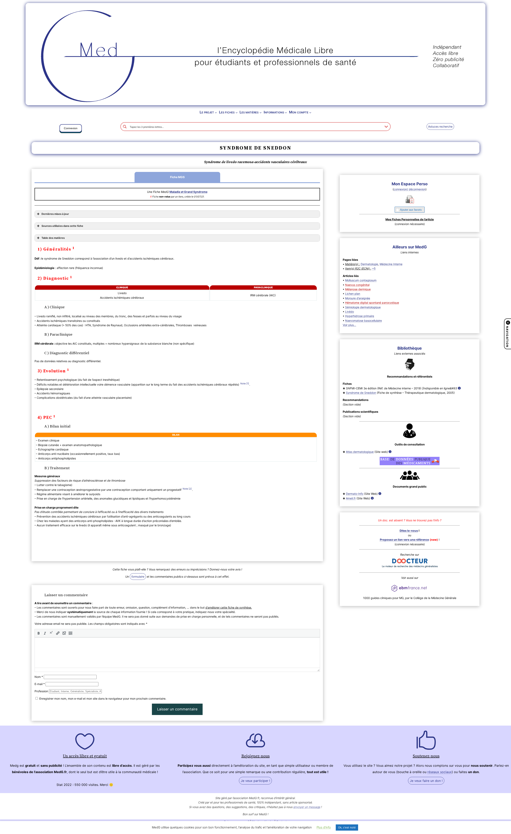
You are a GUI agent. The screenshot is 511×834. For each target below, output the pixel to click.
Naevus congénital (357, 285)
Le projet (207, 112)
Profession (41, 691)
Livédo (349, 311)
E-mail (40, 684)
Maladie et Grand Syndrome (188, 191)
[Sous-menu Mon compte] (310, 112)
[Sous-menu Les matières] (260, 112)
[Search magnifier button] (125, 126)
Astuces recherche (440, 126)
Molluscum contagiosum (360, 280)
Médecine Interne (391, 264)
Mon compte (298, 112)
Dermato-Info (354, 493)
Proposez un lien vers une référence (404, 539)
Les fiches (227, 112)
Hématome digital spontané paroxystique (372, 302)
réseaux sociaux (439, 772)
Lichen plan (352, 293)
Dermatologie (369, 264)
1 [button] (247, 383)
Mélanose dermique (358, 289)
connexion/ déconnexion (410, 189)
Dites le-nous (409, 530)
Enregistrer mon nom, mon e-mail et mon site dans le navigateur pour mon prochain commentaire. (102, 698)
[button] (70, 129)
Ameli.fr (351, 498)
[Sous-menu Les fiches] (237, 112)
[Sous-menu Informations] (286, 112)
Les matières (249, 112)
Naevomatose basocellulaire (363, 320)
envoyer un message (306, 807)
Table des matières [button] (53, 237)
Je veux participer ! (255, 781)
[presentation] (38, 633)
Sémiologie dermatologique (363, 307)
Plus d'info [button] (324, 827)
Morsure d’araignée (357, 298)
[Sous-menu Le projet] (216, 112)
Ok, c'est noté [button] (347, 827)
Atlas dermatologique (360, 451)
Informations (274, 112)
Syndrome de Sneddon (361, 392)
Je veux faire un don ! (426, 781)
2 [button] (190, 488)
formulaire (137, 576)
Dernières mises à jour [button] (55, 213)
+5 (374, 268)
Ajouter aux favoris (411, 209)
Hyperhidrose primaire (359, 316)
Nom (39, 676)
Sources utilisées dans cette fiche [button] (62, 225)
